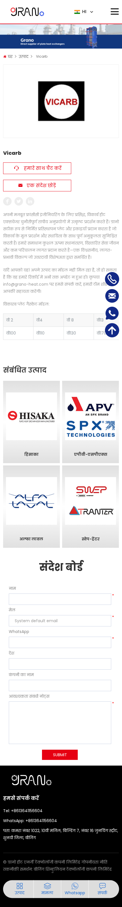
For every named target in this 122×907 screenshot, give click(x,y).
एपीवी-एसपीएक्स (90, 454)
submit (60, 755)
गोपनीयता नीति (94, 862)
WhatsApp (19, 631)
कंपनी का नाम (21, 675)
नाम (12, 588)
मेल (12, 610)
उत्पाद (23, 56)
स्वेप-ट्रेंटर (91, 539)
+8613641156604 (27, 811)
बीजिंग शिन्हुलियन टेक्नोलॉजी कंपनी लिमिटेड (73, 869)
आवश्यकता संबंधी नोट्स (29, 696)
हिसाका (31, 454)
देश (11, 653)
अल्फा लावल (31, 539)
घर (10, 56)
